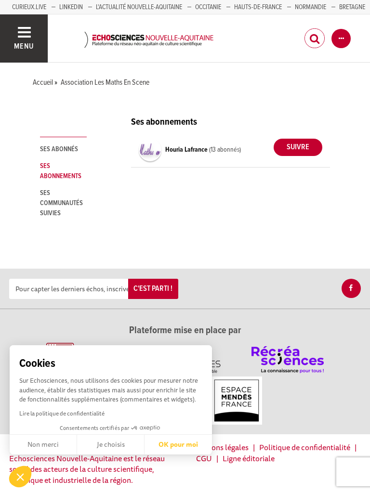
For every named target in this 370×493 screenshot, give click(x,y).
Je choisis (111, 444)
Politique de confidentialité (304, 447)
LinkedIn (71, 7)
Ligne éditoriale (249, 458)
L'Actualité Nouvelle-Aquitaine (139, 7)
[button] (20, 476)
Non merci (43, 444)
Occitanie (208, 7)
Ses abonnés (59, 149)
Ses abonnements (60, 171)
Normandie (310, 7)
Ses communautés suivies (61, 203)
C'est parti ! (152, 289)
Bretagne (352, 7)
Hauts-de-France (258, 7)
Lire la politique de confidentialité (62, 413)
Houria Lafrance (187, 149)
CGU (204, 458)
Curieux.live (29, 7)
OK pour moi (178, 444)
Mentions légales (220, 447)
